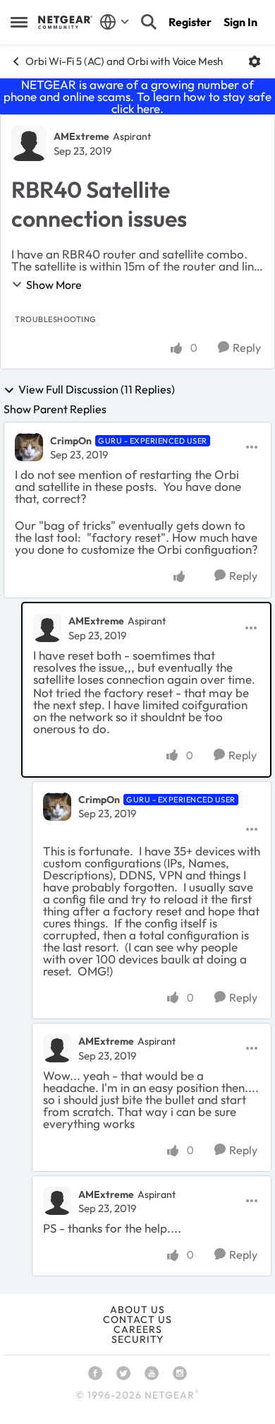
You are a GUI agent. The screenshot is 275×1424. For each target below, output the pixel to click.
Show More (54, 284)
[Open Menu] (254, 61)
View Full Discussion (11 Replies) (96, 390)
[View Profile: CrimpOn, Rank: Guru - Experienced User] (29, 447)
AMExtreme (81, 136)
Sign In (240, 22)
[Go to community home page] (65, 22)
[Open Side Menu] (19, 21)
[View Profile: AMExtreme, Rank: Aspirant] (29, 143)
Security (137, 1339)
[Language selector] (114, 22)
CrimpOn (71, 441)
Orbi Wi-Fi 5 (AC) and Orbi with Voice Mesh (124, 61)
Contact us (137, 1319)
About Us (137, 1309)
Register (190, 22)
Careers (138, 1329)
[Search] (148, 21)
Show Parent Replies (55, 409)
